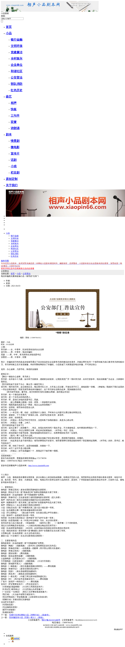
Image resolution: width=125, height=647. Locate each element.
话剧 (14, 159)
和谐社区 (16, 71)
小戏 (14, 166)
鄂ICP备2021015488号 (51, 620)
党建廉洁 (16, 52)
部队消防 (16, 83)
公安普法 (16, 77)
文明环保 (16, 45)
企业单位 (16, 64)
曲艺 (9, 96)
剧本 (9, 134)
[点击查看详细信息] (6, 218)
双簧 (14, 121)
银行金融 (16, 39)
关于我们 (12, 185)
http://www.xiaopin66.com (38, 465)
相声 (14, 102)
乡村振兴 (16, 58)
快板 (14, 109)
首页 (9, 26)
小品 (9, 33)
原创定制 (12, 178)
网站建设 (117, 629)
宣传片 (15, 153)
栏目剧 (15, 172)
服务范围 (5, 261)
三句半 (15, 115)
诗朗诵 (15, 128)
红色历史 (16, 90)
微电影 (15, 147)
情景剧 (15, 140)
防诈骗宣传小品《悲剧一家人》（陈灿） (26, 617)
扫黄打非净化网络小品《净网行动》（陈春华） (29, 615)
